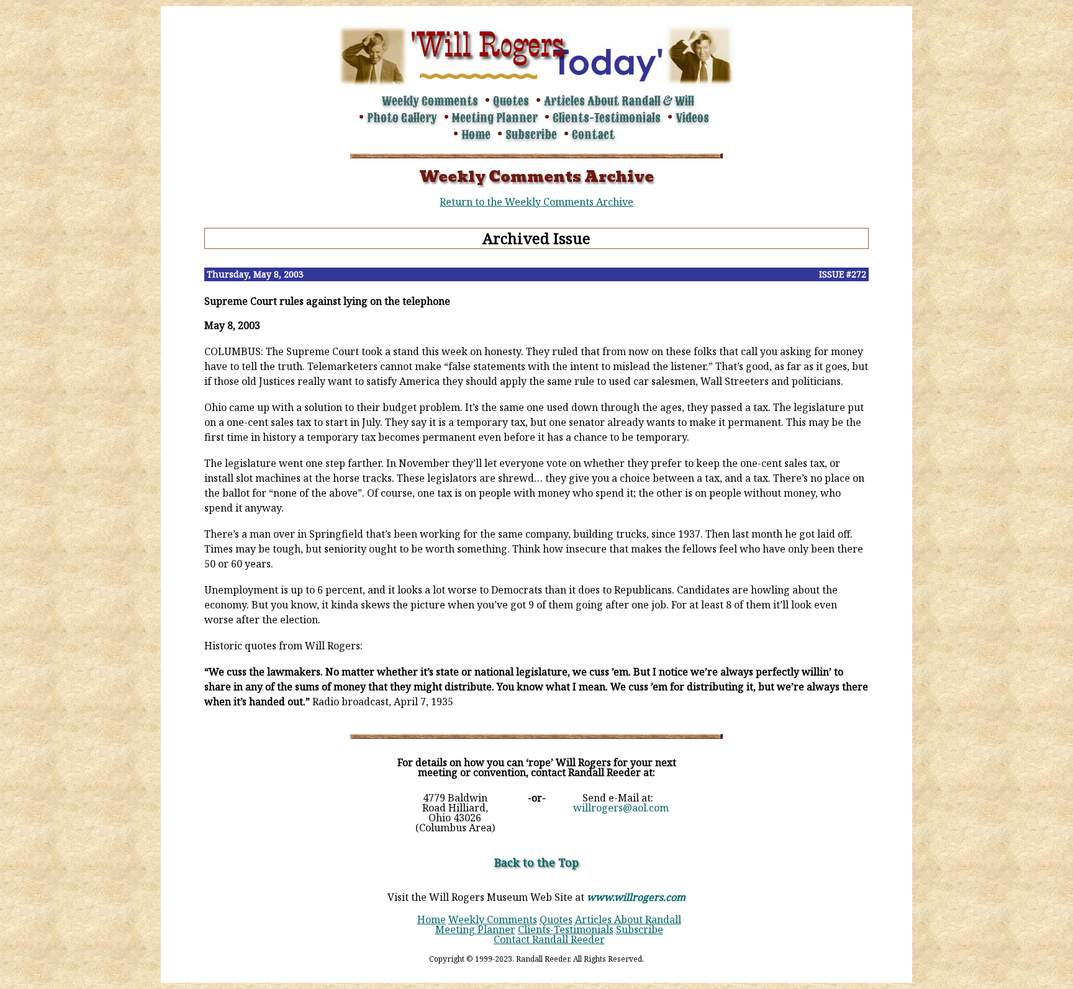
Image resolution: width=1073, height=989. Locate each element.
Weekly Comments (430, 101)
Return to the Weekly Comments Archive (536, 202)
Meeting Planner (495, 118)
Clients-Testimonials (607, 118)
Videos (692, 118)
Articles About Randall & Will (619, 101)
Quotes (511, 101)
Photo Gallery (402, 118)
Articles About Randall (628, 919)
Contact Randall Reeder (549, 939)
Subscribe (531, 134)
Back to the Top (536, 862)
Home (476, 134)
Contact (593, 134)
